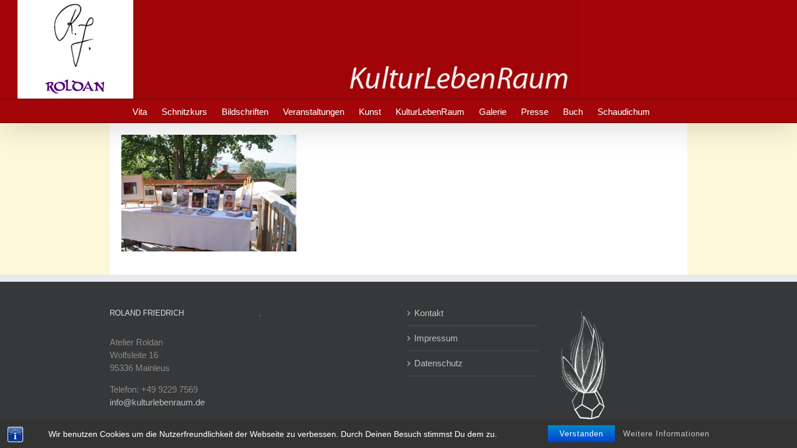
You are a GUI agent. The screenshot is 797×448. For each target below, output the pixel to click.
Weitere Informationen (666, 433)
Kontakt (428, 313)
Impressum (436, 338)
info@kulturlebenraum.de (157, 402)
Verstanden (581, 433)
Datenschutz (438, 363)
